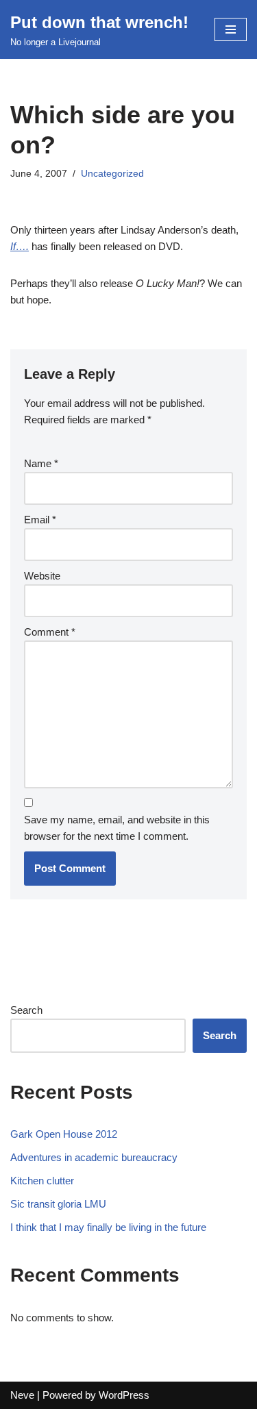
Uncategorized (112, 174)
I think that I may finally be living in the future (108, 1227)
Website (42, 576)
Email (40, 519)
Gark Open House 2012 (63, 1134)
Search (26, 1010)
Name (41, 463)
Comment (49, 632)
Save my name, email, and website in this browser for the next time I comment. (117, 828)
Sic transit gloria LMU (58, 1204)
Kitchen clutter (42, 1180)
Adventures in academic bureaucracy (94, 1157)
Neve (22, 1395)
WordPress (124, 1395)
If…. (19, 246)
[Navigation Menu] (231, 29)
